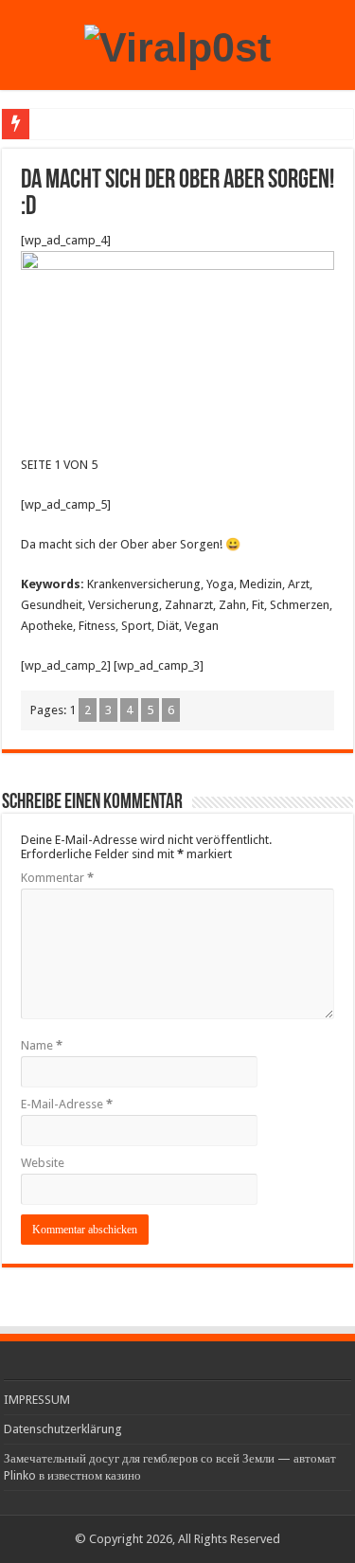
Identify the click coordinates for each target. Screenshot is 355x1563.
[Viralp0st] (177, 44)
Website (42, 1163)
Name (41, 1045)
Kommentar (57, 878)
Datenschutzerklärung (63, 1429)
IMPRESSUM (37, 1399)
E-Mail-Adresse (67, 1104)
